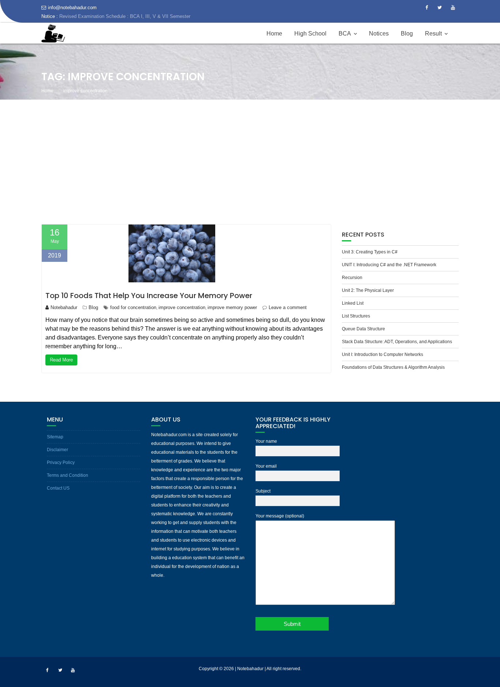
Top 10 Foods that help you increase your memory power (148, 295)
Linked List (352, 303)
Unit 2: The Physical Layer (368, 290)
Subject (262, 491)
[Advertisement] (250, 162)
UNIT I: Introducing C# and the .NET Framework (389, 264)
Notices (379, 42)
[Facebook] (426, 8)
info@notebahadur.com (72, 7)
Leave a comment (288, 307)
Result (433, 42)
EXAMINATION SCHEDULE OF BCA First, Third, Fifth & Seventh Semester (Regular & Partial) (142, 25)
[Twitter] (439, 8)
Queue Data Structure (363, 328)
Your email (266, 466)
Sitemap (55, 436)
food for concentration (133, 307)
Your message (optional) (279, 516)
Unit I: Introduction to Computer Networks (382, 354)
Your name (266, 441)
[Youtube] (453, 8)
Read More (61, 360)
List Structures (356, 316)
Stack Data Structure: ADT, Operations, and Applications (397, 341)
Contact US (58, 488)
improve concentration (181, 307)
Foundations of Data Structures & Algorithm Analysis (393, 367)
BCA (345, 42)
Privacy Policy (61, 462)
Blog (407, 42)
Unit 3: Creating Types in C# (370, 252)
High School (310, 42)
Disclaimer (57, 449)
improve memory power (232, 307)
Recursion (352, 277)
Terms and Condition (67, 475)
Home (274, 42)
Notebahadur (64, 307)
